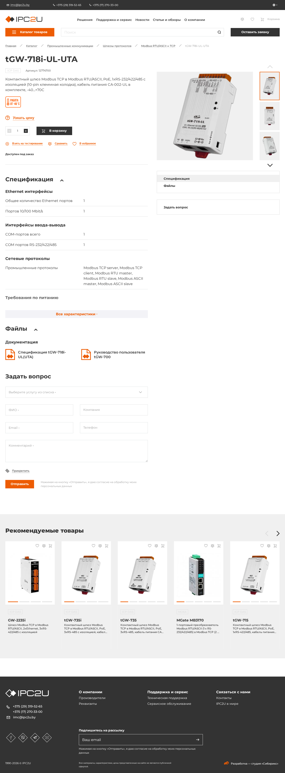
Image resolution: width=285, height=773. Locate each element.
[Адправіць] (198, 739)
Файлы (169, 186)
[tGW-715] (255, 575)
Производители (92, 698)
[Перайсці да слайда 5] (161, 601)
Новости (142, 20)
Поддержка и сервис (114, 20)
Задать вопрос (176, 207)
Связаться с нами (233, 692)
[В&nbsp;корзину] (50, 546)
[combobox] (76, 392)
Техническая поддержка (167, 698)
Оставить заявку (255, 32)
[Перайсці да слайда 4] (47, 601)
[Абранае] (37, 546)
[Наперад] (269, 165)
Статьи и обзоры (167, 20)
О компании (194, 20)
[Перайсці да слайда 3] (36, 601)
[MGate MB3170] (199, 575)
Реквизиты (88, 704)
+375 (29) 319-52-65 (27, 706)
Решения (85, 20)
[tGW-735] (142, 575)
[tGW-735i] (86, 575)
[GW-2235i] (30, 575)
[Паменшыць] (9, 131)
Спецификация (177, 179)
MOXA (182, 611)
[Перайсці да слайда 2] (24, 601)
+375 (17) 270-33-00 (27, 711)
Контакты (224, 698)
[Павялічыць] (26, 131)
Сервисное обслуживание (169, 704)
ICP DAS (13, 70)
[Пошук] (219, 32)
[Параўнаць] (43, 546)
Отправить (20, 484)
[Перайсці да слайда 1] (13, 601)
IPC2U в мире (227, 704)
